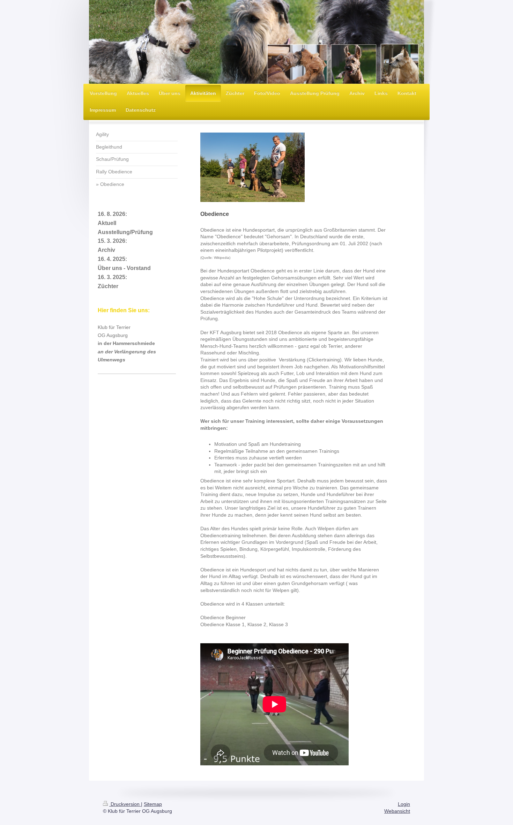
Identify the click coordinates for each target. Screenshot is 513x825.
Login (404, 804)
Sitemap (153, 804)
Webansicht (397, 811)
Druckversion (125, 804)
